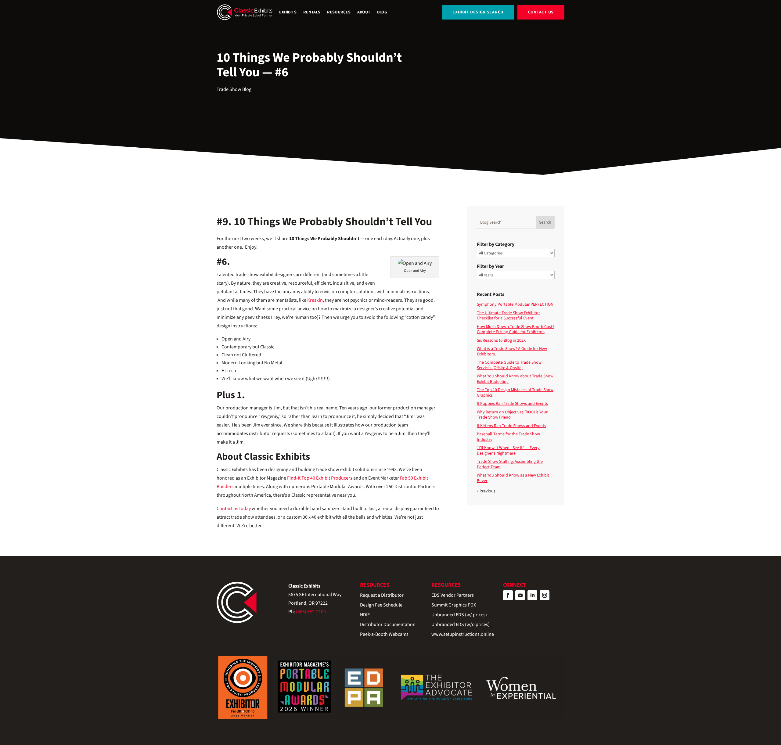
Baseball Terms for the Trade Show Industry (508, 437)
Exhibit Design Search (477, 12)
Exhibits (288, 12)
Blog (382, 12)
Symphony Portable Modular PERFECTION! (516, 304)
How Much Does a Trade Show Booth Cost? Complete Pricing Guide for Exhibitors (515, 329)
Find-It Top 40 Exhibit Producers (319, 478)
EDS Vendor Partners (452, 596)
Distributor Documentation (388, 625)
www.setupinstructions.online (462, 635)
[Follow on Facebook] (508, 595)
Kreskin (315, 300)
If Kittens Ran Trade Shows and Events (511, 426)
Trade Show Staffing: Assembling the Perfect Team (510, 464)
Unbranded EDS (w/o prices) (460, 625)
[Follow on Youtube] (520, 595)
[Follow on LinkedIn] (532, 595)
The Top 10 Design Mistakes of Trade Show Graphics (515, 392)
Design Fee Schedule (381, 605)
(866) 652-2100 (311, 611)
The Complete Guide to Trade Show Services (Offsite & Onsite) (509, 365)
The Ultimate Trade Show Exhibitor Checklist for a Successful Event (508, 316)
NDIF (365, 615)
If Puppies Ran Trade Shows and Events (512, 404)
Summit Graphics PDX (453, 605)
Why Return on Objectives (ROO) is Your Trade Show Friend (512, 415)
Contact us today (234, 508)
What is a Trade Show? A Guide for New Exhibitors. (512, 351)
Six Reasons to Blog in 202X (501, 340)
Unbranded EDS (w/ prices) (459, 615)
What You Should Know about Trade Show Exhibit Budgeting (515, 379)
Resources (339, 12)
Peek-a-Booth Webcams (384, 635)
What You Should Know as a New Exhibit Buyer (513, 478)
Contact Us (541, 12)
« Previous (486, 491)
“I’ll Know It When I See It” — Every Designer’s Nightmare (508, 450)
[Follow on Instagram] (544, 595)
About (363, 12)
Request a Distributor (382, 596)
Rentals (311, 12)
